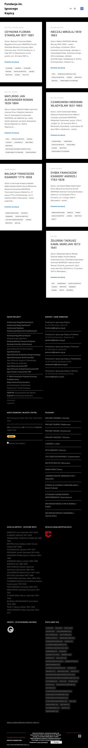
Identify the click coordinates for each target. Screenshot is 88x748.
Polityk (26, 74)
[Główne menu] (75, 8)
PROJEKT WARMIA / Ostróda (57, 418)
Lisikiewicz (18, 142)
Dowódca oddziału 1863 (67, 74)
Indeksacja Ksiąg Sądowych (18, 325)
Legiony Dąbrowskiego (14, 219)
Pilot (63, 681)
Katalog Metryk (20, 71)
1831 (59, 628)
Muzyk (74, 671)
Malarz (50, 671)
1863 (53, 74)
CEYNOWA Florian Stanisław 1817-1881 (19, 33)
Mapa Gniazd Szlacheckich (18, 382)
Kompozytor (71, 661)
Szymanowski (52, 708)
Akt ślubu (65, 634)
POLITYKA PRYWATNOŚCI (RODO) (18, 745)
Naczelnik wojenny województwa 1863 (62, 678)
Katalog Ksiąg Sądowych (17, 338)
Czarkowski (56, 141)
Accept (56, 742)
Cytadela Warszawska (56, 644)
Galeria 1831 (52, 654)
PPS (72, 701)
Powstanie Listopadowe (57, 694)
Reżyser (65, 704)
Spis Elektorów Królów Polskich (20, 349)
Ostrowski (51, 681)
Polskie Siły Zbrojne (66, 684)
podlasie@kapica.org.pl (55, 340)
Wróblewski (52, 711)
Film (63, 651)
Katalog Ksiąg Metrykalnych (19, 335)
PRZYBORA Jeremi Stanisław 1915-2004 (23, 552)
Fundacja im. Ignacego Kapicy (13, 8)
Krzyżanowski (53, 664)
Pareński (72, 286)
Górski (50, 658)
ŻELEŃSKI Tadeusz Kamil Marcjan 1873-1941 (66, 244)
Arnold (70, 212)
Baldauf (24, 213)
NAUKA (21, 27)
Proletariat (52, 704)
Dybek (78, 212)
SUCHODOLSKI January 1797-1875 (21, 550)
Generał (66, 654)
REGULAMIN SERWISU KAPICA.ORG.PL (23, 723)
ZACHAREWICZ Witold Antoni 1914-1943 (23, 572)
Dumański (9, 216)
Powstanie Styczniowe (69, 80)
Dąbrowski (51, 651)
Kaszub (8, 71)
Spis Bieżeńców (13, 352)
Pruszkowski (31, 152)
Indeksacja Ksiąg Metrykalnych (20, 322)
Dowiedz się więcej (12, 62)
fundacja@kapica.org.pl (55, 328)
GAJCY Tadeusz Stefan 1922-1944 (21, 607)
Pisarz (17, 74)
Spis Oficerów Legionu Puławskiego (21, 360)
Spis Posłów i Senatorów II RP (19, 372)
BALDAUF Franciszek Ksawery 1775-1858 (19, 175)
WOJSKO (53, 27)
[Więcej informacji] (71, 8)
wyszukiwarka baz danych (21, 393)
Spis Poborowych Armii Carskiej (20, 357)
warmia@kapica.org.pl (54, 377)
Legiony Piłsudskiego (55, 668)
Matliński (29, 142)
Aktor (50, 631)
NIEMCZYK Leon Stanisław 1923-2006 (22, 532)
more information (42, 742)
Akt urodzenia (64, 631)
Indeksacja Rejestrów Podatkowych (22, 331)
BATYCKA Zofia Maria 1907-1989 (20, 575)
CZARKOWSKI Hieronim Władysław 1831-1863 (66, 103)
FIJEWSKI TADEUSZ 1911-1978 (19, 535)
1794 (49, 628)
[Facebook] (81, 8)
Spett (54, 219)
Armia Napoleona (58, 212)
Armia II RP (51, 638)
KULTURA (15, 27)
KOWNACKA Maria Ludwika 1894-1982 (22, 561)
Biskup (68, 641)
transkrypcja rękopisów (20, 395)
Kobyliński (71, 144)
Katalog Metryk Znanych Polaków (21, 341)
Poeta (61, 290)
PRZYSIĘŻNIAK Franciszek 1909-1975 (22, 587)
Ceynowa (27, 68)
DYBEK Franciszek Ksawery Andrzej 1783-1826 (64, 176)
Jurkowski (68, 141)
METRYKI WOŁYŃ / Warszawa (57, 463)
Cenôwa (18, 68)
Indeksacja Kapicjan (15, 328)
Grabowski (61, 283)
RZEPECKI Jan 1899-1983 (17, 564)
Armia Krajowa (67, 638)
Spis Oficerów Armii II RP (17, 366)
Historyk (61, 658)
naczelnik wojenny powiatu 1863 (18, 149)
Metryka (9, 74)
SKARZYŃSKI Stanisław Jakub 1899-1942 (23, 578)
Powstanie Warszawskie (56, 701)
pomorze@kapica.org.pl (55, 352)
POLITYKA (8, 27)
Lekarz (31, 71)
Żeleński (70, 290)
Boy (53, 283)
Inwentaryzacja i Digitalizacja (18, 385)
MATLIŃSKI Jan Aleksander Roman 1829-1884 (19, 100)
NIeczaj (55, 80)
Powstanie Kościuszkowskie (58, 691)
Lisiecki (9, 142)
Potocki (50, 688)
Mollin (17, 223)
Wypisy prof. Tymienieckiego (18, 388)
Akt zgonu (51, 634)
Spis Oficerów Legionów (17, 363)
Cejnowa (9, 68)
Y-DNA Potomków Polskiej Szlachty (22, 376)
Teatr (65, 708)
